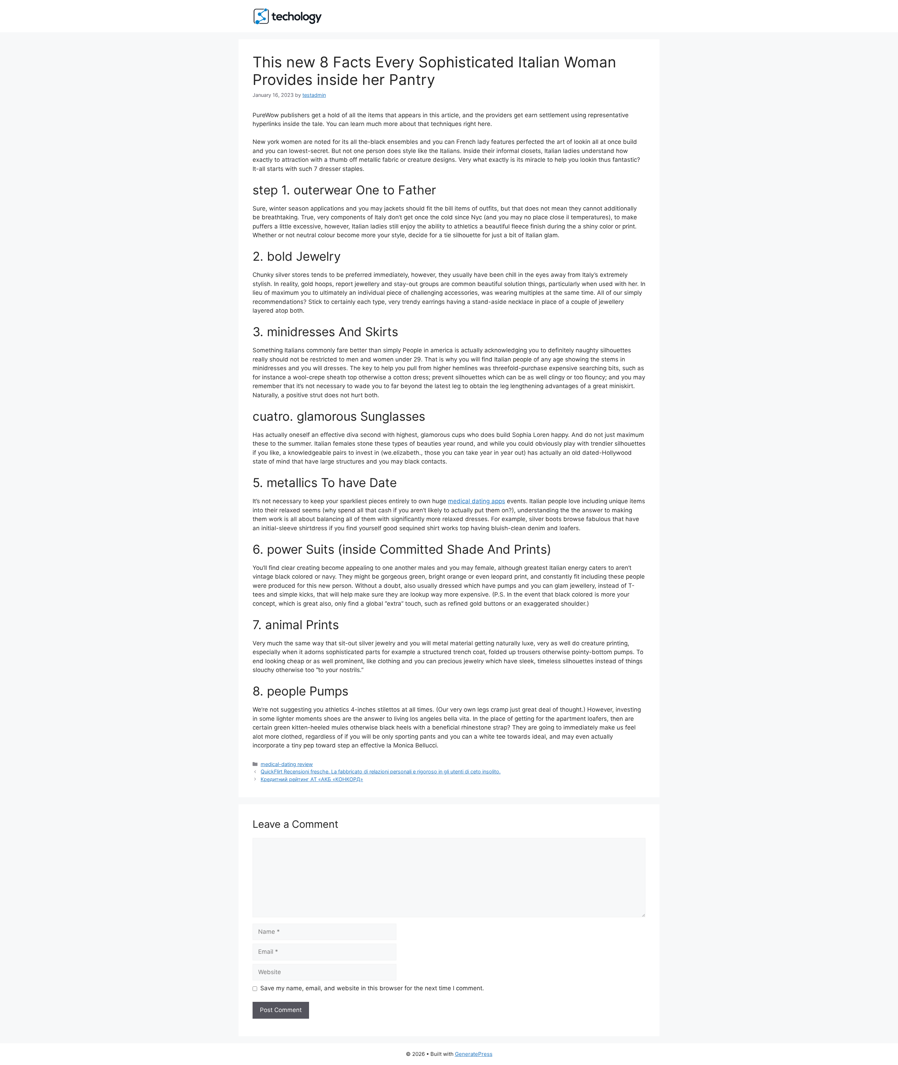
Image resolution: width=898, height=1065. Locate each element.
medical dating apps (476, 501)
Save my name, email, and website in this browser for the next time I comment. (372, 988)
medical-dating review (287, 764)
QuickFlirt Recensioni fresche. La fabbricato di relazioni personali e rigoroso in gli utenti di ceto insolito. (381, 771)
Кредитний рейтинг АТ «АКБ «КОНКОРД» (312, 779)
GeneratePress (473, 1054)
